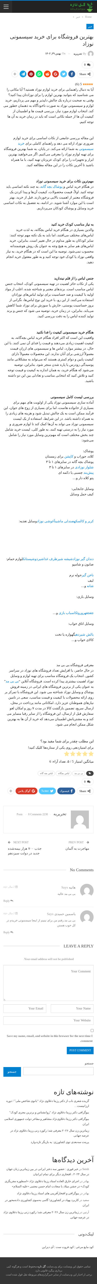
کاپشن (68, 456)
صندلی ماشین (64, 521)
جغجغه (89, 613)
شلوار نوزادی (84, 467)
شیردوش (38, 559)
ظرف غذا (50, 559)
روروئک (80, 613)
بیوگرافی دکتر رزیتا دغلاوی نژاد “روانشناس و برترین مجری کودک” (49, 1112)
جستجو (89, 1063)
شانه (90, 586)
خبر (90, 26)
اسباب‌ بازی (67, 613)
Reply (6, 900)
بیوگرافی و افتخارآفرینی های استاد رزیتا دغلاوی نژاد (48, 1193)
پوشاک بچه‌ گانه (51, 186)
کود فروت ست (65, 1247)
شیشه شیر (65, 559)
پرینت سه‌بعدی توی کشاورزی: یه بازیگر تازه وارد (60, 1142)
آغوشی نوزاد (46, 521)
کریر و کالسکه (84, 521)
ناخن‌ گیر (88, 575)
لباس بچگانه (63, 773)
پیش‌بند (88, 472)
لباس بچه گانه (46, 773)
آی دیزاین (48, 1247)
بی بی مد (12, 681)
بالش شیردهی (84, 634)
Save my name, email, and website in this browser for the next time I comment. (49, 1038)
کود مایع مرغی (85, 1247)
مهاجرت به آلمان (77, 848)
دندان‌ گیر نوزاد (83, 559)
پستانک (27, 559)
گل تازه (41, 1266)
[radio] (91, 754)
